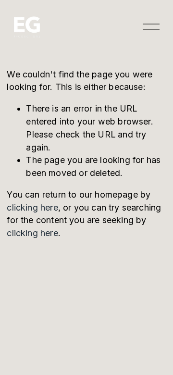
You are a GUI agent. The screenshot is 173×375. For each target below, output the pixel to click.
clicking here (32, 207)
